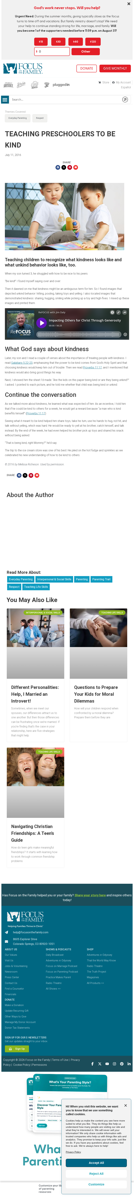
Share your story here (90, 895)
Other (85, 51)
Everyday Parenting (18, 118)
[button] (5, 100)
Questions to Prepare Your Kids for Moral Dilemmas (96, 694)
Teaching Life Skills (36, 587)
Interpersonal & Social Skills (54, 579)
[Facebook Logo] (92, 1064)
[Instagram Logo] (114, 1064)
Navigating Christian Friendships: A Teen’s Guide (32, 833)
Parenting (82, 579)
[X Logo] (100, 1064)
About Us (11, 949)
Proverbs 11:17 (92, 367)
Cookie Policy (21, 1064)
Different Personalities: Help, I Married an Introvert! (35, 694)
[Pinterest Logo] (122, 1064)
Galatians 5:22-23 (21, 362)
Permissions (39, 1064)
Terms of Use (60, 1060)
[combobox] (64, 99)
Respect (40, 118)
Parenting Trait (101, 579)
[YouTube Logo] (107, 1064)
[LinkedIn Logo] (129, 1064)
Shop (90, 949)
